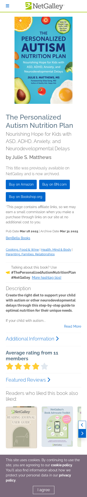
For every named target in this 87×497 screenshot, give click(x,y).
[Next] (82, 433)
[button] (21, 431)
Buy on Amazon (21, 184)
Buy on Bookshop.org (25, 197)
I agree (43, 490)
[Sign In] (7, 6)
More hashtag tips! (46, 277)
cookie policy (61, 465)
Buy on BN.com (54, 184)
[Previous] (82, 425)
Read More (72, 326)
